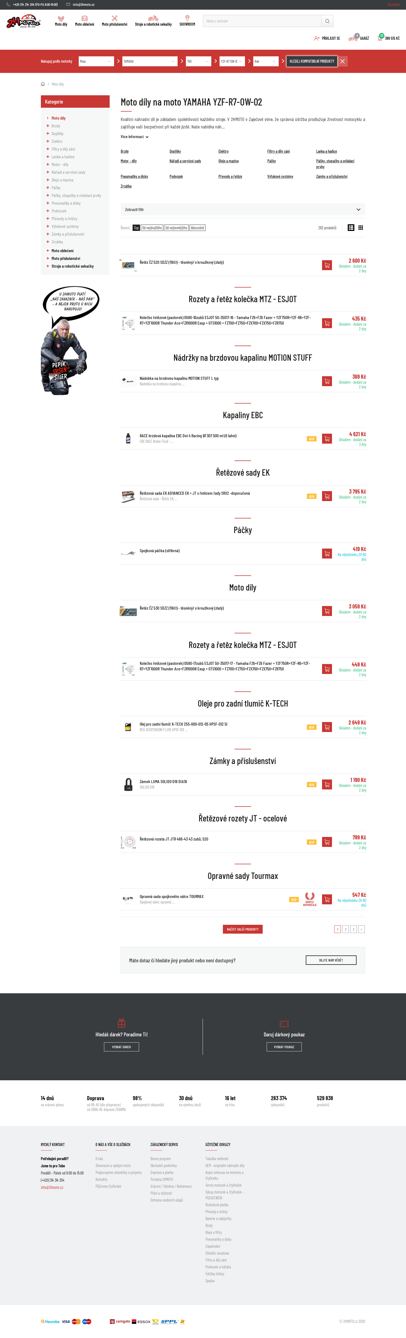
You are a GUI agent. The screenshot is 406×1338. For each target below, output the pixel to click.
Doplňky (58, 133)
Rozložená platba (216, 1204)
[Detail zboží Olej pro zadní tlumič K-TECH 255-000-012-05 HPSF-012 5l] (128, 727)
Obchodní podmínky (164, 1165)
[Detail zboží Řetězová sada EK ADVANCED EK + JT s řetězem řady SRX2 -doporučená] (128, 496)
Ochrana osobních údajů (167, 1200)
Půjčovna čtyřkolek (108, 1186)
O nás (99, 1158)
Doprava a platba (162, 1172)
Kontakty (101, 1179)
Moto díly (61, 24)
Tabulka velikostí (216, 1158)
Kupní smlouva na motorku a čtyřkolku (224, 1175)
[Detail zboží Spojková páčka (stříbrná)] (128, 553)
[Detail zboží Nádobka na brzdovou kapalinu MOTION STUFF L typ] (128, 381)
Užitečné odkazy (217, 1144)
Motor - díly (60, 164)
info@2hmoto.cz (83, 4)
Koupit (327, 265)
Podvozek (59, 210)
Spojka (210, 1280)
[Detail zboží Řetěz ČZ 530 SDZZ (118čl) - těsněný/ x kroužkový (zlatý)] (128, 611)
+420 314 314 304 (24, 4)
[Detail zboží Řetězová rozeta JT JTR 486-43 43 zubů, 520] (128, 842)
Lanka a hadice (63, 156)
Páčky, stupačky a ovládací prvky (76, 195)
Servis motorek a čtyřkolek (223, 1185)
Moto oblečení (84, 24)
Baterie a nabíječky (218, 1218)
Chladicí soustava (217, 1253)
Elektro (57, 141)
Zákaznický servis (164, 1144)
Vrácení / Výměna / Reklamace (171, 1186)
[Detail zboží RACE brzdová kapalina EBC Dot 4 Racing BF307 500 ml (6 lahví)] (128, 438)
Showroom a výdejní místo (113, 1165)
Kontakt (394, 4)
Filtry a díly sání (63, 148)
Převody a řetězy (64, 218)
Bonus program (161, 1158)
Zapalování (212, 1246)
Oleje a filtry (213, 1232)
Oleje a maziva (62, 179)
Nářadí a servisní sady (68, 172)
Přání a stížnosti (161, 1193)
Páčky (56, 187)
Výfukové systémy (65, 226)
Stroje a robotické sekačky (153, 24)
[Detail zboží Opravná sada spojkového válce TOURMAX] (128, 899)
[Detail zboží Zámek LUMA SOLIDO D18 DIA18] (128, 784)
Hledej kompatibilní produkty (312, 61)
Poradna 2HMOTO (162, 1179)
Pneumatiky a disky (66, 203)
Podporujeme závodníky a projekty (119, 1172)
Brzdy (56, 125)
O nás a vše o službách (113, 1144)
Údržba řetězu (214, 1273)
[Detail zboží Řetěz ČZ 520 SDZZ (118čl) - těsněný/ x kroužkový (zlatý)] (128, 265)
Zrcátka (57, 241)
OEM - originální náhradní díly (224, 1165)
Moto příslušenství (114, 24)
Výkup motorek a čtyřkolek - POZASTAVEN (224, 1195)
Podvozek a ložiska (218, 1267)
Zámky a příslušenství (68, 233)
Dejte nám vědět (331, 960)
